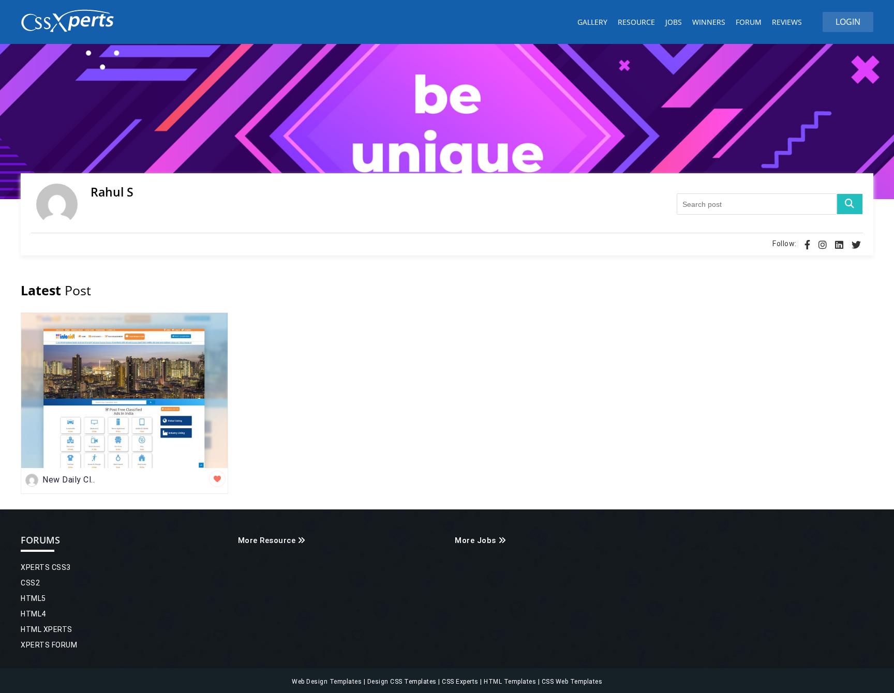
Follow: (784, 243)
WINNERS (708, 22)
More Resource (267, 540)
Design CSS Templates (403, 681)
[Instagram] (822, 244)
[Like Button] (217, 479)
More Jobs (475, 540)
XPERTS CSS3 (46, 567)
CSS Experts (461, 681)
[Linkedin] (839, 244)
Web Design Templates (328, 681)
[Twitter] (856, 244)
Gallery (592, 22)
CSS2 (30, 583)
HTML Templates (511, 681)
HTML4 (33, 614)
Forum (749, 22)
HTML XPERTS (46, 629)
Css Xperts (70, 21)
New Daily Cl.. (68, 480)
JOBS (673, 22)
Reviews (787, 22)
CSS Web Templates (571, 681)
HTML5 (33, 598)
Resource (636, 22)
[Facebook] (807, 244)
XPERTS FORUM (49, 645)
